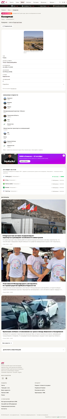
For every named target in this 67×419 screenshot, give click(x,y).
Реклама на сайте (40, 390)
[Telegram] (6, 378)
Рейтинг (28, 2)
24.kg (6, 180)
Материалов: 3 (16, 176)
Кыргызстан (6, 76)
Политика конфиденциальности (28, 414)
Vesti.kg (7, 191)
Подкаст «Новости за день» (43, 385)
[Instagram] (2, 378)
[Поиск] (60, 2)
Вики (22, 2)
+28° (64, 2)
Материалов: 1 (16, 183)
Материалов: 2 (12, 180)
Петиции (35, 2)
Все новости (6, 343)
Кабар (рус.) (8, 176)
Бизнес (52, 2)
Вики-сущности (5, 390)
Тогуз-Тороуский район (10, 62)
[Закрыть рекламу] (64, 155)
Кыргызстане (17, 22)
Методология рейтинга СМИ (9, 401)
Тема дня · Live (5, 387)
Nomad (7, 187)
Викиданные (13, 88)
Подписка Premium (40, 387)
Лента (11, 2)
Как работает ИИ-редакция (9, 404)
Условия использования (42, 414)
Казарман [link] (15, 10)
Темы (17, 2)
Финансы (43, 2)
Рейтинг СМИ (5, 392)
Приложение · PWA (40, 392)
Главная (3, 10)
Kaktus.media (9, 183)
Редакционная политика (8, 406)
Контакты (4, 408)
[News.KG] (2, 2)
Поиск (3, 395)
